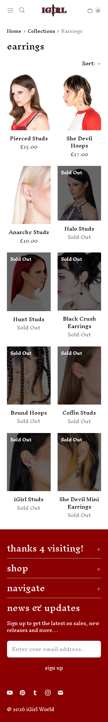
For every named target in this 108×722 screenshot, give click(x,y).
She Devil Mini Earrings (79, 503)
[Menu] (10, 10)
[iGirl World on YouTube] (13, 692)
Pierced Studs (29, 138)
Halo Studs (79, 229)
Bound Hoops (28, 413)
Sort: (87, 63)
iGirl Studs (28, 499)
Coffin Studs (79, 413)
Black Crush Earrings (79, 322)
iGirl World (40, 709)
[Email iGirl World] (64, 692)
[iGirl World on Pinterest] (26, 692)
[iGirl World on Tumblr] (38, 692)
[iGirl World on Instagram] (51, 692)
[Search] (22, 10)
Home (14, 31)
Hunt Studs (28, 319)
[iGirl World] (54, 10)
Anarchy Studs (29, 232)
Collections (41, 31)
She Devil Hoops (79, 142)
